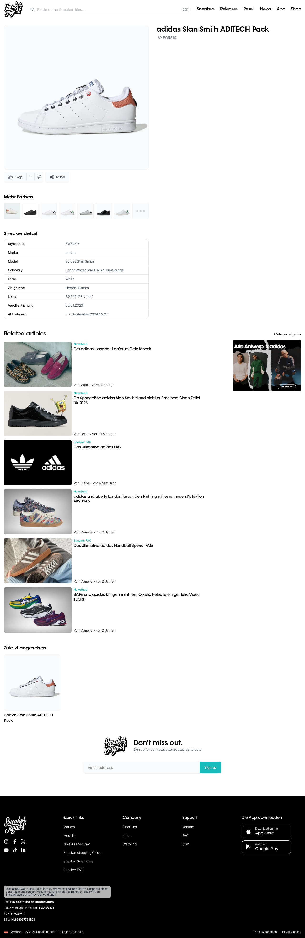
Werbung (130, 844)
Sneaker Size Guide (78, 861)
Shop (296, 9)
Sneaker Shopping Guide (82, 853)
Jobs (126, 835)
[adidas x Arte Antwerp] (267, 365)
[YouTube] (6, 850)
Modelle (69, 835)
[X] (23, 841)
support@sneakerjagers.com (33, 902)
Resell (248, 9)
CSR (185, 844)
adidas (71, 252)
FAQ (185, 835)
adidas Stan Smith (80, 261)
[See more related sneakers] (140, 211)
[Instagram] (6, 841)
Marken (69, 827)
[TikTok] (14, 850)
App (281, 9)
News (265, 9)
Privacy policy (291, 931)
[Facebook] (14, 841)
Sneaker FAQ (73, 870)
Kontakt (188, 827)
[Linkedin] (23, 850)
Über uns (130, 827)
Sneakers (205, 9)
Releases (228, 9)
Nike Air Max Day (76, 844)
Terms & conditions (265, 931)
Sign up (210, 767)
